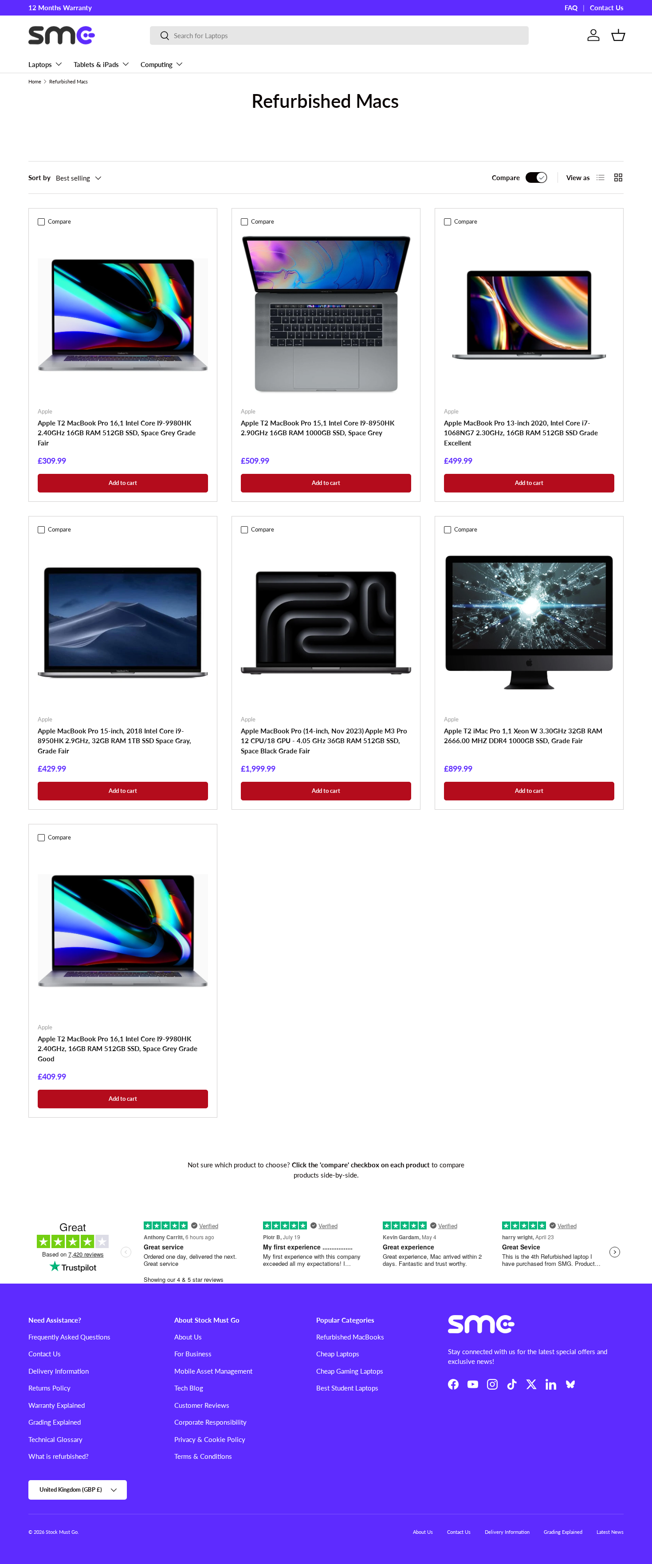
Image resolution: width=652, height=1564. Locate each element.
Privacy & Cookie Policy (209, 1439)
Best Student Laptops (347, 1388)
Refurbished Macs (68, 81)
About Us (188, 1337)
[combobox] (339, 35)
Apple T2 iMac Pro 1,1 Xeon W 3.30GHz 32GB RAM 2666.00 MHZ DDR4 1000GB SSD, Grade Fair (523, 736)
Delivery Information (58, 1371)
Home (34, 81)
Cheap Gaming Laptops (349, 1371)
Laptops (40, 64)
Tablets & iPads (96, 64)
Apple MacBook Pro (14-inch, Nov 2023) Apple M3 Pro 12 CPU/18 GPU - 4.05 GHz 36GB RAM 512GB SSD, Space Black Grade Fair (324, 741)
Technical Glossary (55, 1439)
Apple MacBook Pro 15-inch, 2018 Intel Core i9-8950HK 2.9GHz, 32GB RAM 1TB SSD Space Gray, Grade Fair (114, 741)
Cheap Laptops (337, 1354)
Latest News (610, 1532)
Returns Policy (49, 1388)
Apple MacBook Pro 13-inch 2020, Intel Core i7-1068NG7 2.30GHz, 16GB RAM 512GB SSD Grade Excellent (521, 433)
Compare (506, 177)
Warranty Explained (56, 1405)
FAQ (571, 8)
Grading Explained (54, 1422)
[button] (618, 35)
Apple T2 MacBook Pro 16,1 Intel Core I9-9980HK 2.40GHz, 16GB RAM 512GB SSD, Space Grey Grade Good (117, 1049)
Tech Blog (188, 1388)
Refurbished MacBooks (350, 1337)
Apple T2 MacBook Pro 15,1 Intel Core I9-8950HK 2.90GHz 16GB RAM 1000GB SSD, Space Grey (317, 428)
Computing (157, 64)
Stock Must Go (62, 1532)
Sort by (39, 177)
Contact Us (607, 8)
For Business (193, 1354)
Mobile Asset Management (213, 1371)
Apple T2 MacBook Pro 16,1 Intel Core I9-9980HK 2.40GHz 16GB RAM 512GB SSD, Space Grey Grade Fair (117, 433)
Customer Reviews (201, 1405)
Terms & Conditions (203, 1456)
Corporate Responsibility (210, 1422)
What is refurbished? (58, 1456)
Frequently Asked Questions (69, 1337)
